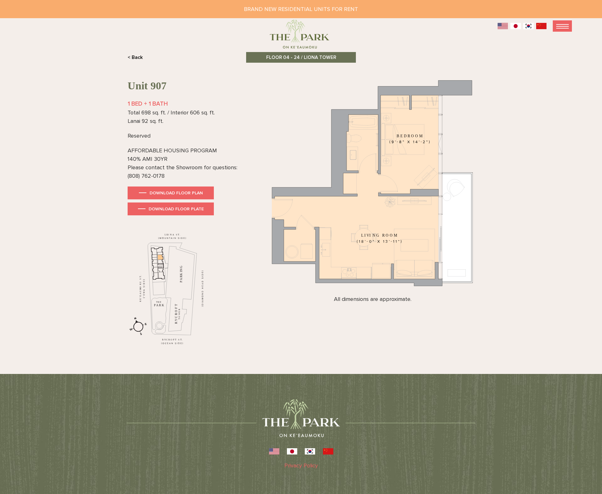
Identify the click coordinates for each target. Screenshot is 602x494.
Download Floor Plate (176, 209)
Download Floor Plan (176, 193)
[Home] (301, 37)
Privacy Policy (301, 465)
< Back (135, 57)
